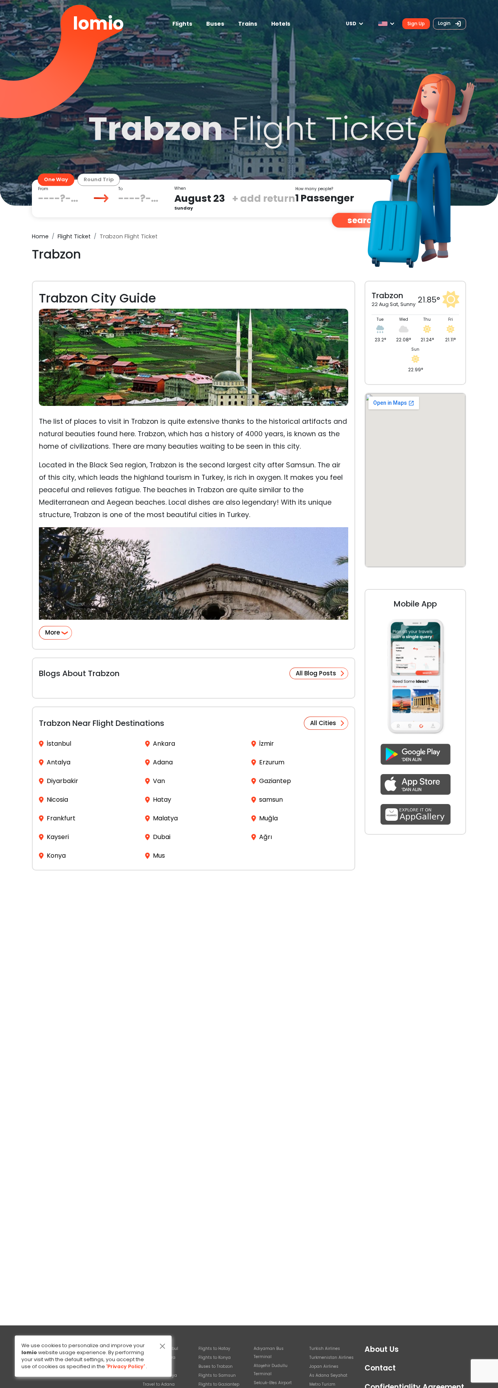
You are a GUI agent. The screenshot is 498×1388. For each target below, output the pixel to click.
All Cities (323, 723)
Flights (182, 24)
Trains (247, 24)
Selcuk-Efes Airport (273, 1383)
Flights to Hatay (214, 1348)
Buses (215, 24)
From (43, 189)
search (362, 220)
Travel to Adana (159, 1384)
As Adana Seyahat (328, 1375)
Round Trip (99, 179)
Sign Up (416, 23)
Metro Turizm (322, 1384)
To (120, 189)
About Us (382, 1349)
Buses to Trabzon (215, 1366)
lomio (98, 23)
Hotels (280, 24)
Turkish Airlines (324, 1348)
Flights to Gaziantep (218, 1384)
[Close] (162, 1346)
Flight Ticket (74, 236)
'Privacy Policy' (125, 1366)
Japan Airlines (323, 1366)
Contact (380, 1368)
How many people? (314, 189)
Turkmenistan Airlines (331, 1357)
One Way (56, 179)
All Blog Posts (316, 673)
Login (445, 23)
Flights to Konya (214, 1357)
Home (40, 236)
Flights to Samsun (217, 1375)
